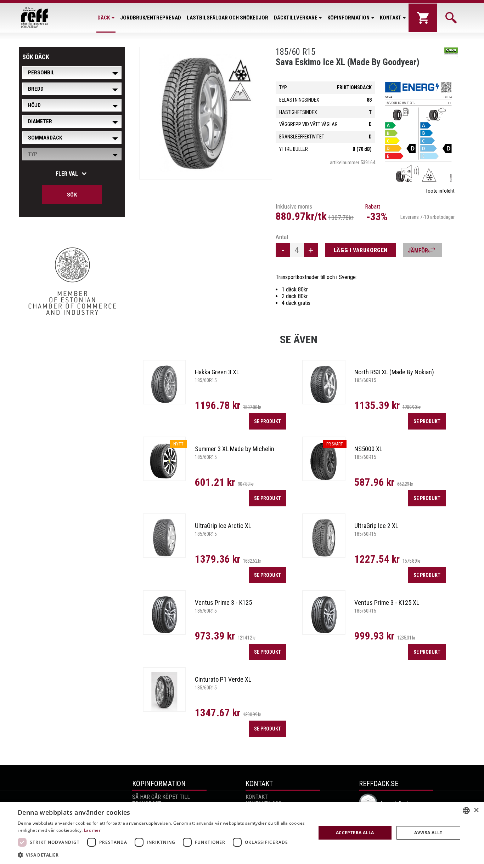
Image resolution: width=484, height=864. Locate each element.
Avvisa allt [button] (428, 833)
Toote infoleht (440, 191)
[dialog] (242, 833)
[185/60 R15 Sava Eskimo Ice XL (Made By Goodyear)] (205, 113)
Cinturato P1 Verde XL (223, 679)
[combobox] (466, 810)
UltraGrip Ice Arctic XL (223, 525)
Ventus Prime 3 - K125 (223, 602)
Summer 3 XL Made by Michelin (234, 449)
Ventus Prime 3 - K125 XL (386, 602)
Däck (103, 18)
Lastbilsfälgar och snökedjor (227, 18)
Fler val (67, 173)
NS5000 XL (368, 449)
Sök (72, 195)
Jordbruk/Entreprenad (150, 18)
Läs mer (92, 830)
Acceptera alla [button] (355, 833)
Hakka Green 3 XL (217, 372)
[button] (162, 855)
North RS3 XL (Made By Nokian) (394, 372)
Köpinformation (348, 18)
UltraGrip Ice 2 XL (376, 525)
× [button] (476, 810)
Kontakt (390, 18)
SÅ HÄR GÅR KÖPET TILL (161, 797)
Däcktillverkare (295, 18)
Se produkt (267, 421)
